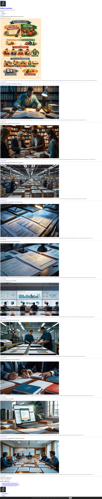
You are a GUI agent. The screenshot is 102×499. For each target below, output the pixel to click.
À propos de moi (4, 13)
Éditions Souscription (6, 8)
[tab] (2, 11)
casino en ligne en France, (60, 80)
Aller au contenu (2, 0)
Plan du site (3, 495)
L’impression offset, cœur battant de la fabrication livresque (9, 485)
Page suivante (8, 479)
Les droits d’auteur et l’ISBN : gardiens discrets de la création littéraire (11, 484)
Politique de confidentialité (5, 493)
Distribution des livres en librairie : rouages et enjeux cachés (9, 483)
